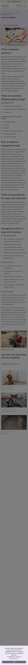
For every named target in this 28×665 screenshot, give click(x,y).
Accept (14, 661)
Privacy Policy (14, 658)
